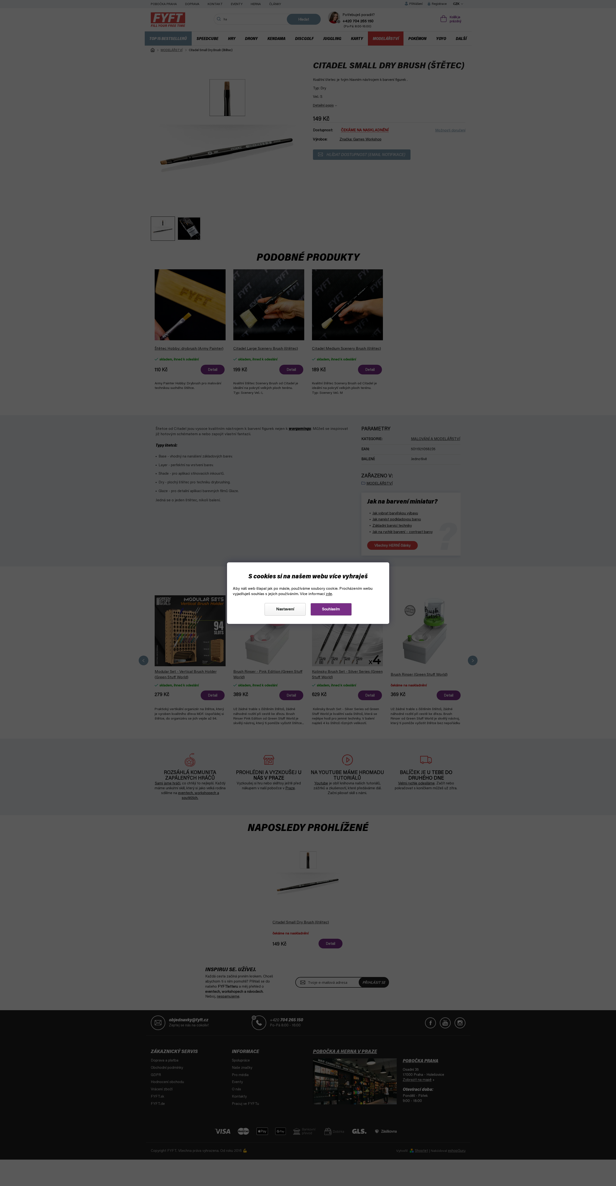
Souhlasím (331, 609)
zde (329, 594)
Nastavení (285, 609)
